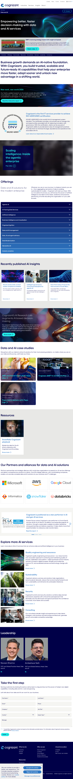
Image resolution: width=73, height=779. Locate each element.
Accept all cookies (32, 768)
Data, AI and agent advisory (11, 235)
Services (31, 5)
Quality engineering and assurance (41, 552)
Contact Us (21, 762)
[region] (21, 771)
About (43, 5)
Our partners (30, 54)
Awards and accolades (42, 756)
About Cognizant (41, 749)
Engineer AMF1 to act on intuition (53, 376)
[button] (70, 523)
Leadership (42, 54)
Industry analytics (8, 251)
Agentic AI (5, 204)
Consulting (30, 610)
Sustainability (31, 575)
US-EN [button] (69, 1)
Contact (68, 11)
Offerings (9, 54)
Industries (24, 5)
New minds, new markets (61, 753)
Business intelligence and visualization (14, 220)
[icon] (2, 671)
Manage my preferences (32, 776)
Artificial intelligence (9, 215)
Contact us (49, 54)
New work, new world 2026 (12, 90)
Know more (7, 334)
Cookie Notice (49, 773)
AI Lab (57, 751)
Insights (37, 5)
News (53, 1)
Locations (39, 751)
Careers (48, 1)
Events (57, 1)
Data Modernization (8, 240)
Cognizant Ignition (8, 225)
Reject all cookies (32, 772)
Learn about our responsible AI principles (39, 134)
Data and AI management (10, 230)
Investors (62, 1)
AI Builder (57, 749)
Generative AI (6, 246)
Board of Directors (41, 755)
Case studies (16, 54)
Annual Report (40, 753)
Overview (3, 54)
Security (29, 591)
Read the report (31, 531)
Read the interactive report (10, 101)
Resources (23, 54)
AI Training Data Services (10, 209)
